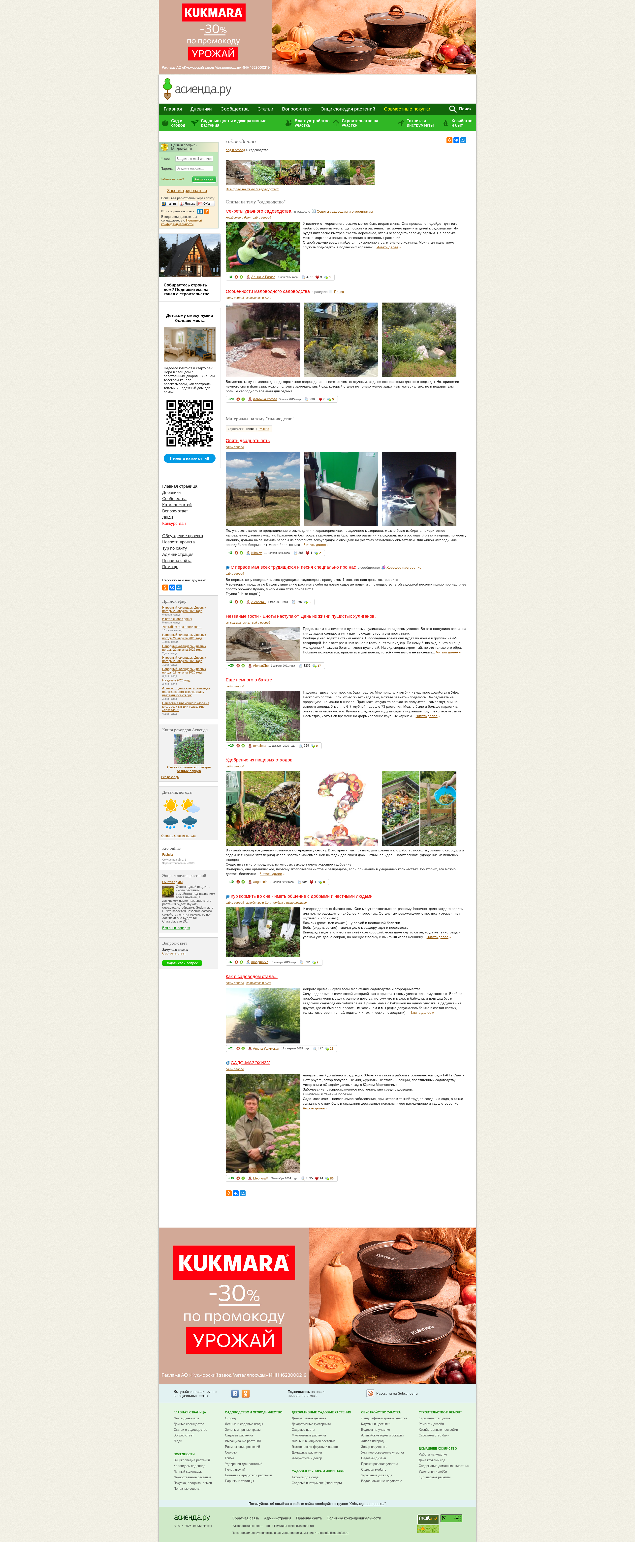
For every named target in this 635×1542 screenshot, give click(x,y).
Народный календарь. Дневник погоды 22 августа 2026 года (184, 636)
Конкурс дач (174, 523)
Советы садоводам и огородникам (345, 211)
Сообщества (235, 109)
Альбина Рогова (263, 277)
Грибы (229, 1458)
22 (331, 1048)
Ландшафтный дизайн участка (384, 1418)
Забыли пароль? (172, 179)
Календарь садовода (189, 1466)
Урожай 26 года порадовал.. (182, 627)
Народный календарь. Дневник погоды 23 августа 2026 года (184, 609)
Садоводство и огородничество (253, 1412)
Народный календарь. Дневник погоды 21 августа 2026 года (184, 648)
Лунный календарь (188, 1471)
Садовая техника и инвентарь (318, 1471)
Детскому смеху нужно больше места (189, 318)
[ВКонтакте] (456, 140)
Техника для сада (305, 1477)
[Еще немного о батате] (263, 184)
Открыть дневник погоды (178, 836)
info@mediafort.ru (336, 1533)
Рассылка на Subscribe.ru (397, 1393)
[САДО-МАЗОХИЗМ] (362, 184)
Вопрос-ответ (297, 109)
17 (319, 666)
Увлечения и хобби (433, 1471)
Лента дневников (186, 1418)
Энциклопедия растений (348, 109)
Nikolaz (256, 553)
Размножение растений (242, 1447)
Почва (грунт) (235, 1469)
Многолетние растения (309, 1435)
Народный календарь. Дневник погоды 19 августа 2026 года (184, 670)
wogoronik (260, 882)
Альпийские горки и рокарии (382, 1435)
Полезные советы (187, 1488)
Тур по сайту (174, 548)
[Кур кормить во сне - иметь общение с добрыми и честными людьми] (312, 184)
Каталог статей (177, 505)
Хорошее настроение (403, 567)
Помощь (170, 566)
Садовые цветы (303, 1429)
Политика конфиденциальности (354, 1518)
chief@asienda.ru (301, 1526)
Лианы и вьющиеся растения (313, 1441)
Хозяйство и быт (462, 123)
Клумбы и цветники (375, 1424)
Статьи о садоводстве (190, 1429)
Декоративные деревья (309, 1418)
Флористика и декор (307, 1458)
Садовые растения (239, 1435)
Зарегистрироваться (187, 190)
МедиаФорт (202, 1526)
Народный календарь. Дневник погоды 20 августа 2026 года (184, 659)
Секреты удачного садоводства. (259, 211)
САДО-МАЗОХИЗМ (250, 1062)
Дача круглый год (432, 1460)
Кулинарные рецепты (434, 1477)
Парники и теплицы (239, 1481)
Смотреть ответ (174, 953)
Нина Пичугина (276, 1526)
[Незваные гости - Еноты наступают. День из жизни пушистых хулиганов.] (238, 184)
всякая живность (238, 622)
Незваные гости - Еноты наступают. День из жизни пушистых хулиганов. (301, 616)
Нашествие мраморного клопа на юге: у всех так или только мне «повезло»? (185, 706)
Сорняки (231, 1452)
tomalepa (259, 746)
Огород (230, 1418)
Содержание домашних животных (444, 1466)
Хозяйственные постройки (438, 1429)
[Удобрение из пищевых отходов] (287, 184)
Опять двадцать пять (248, 440)
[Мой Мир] (463, 140)
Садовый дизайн (373, 1458)
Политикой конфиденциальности (181, 222)
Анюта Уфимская (266, 1048)
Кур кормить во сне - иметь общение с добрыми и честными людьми (302, 896)
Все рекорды (170, 777)
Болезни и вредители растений (248, 1475)
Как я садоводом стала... (252, 976)
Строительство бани (434, 1435)
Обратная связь (245, 1518)
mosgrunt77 (259, 962)
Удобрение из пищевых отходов (259, 759)
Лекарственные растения (192, 1477)
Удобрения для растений (243, 1464)
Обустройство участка (381, 1412)
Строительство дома (434, 1418)
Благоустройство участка (312, 123)
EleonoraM (260, 1178)
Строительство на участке (360, 123)
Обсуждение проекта (182, 535)
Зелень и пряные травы (242, 1429)
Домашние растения (307, 1452)
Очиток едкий (172, 882)
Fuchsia (167, 854)
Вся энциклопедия (176, 928)
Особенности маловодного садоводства (268, 291)
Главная (173, 109)
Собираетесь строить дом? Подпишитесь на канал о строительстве (186, 289)
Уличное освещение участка (382, 1452)
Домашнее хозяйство (438, 1448)
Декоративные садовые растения (321, 1412)
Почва (339, 292)
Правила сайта (176, 560)
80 (332, 1178)
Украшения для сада (376, 1475)
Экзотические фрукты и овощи (315, 1447)
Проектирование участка (379, 1464)
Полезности (184, 1454)
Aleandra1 (258, 602)
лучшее (263, 429)
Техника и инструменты (420, 123)
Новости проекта (178, 542)
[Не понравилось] (236, 278)
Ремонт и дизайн (431, 1424)
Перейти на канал (186, 458)
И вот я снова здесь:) (177, 619)
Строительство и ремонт (440, 1412)
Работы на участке (433, 1454)
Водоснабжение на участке (381, 1481)
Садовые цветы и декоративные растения (233, 123)
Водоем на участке (375, 1429)
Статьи (265, 109)
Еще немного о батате (249, 679)
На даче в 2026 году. (176, 680)
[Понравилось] (241, 278)
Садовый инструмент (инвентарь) (317, 1483)
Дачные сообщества (189, 1424)
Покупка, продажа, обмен (193, 1483)
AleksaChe (261, 666)
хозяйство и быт (238, 217)
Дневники (201, 109)
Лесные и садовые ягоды (244, 1424)
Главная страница (179, 486)
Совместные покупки (407, 109)
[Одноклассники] (449, 140)
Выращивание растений (243, 1441)
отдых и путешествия (290, 902)
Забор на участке (374, 1447)
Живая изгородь (373, 1441)
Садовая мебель (373, 1469)
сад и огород (235, 150)
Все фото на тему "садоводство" (252, 189)
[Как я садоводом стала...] (337, 184)
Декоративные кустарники (311, 1424)
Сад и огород (178, 123)
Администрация (177, 554)
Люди (167, 517)
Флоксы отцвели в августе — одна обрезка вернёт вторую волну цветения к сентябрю (186, 692)
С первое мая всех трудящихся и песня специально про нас (293, 567)
